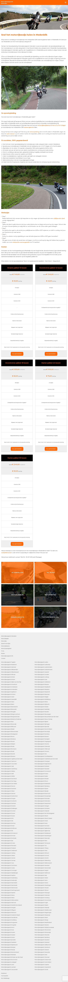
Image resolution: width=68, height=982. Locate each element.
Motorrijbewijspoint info (7, 656)
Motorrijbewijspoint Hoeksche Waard (10, 915)
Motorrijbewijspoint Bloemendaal (9, 731)
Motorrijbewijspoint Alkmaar (8, 674)
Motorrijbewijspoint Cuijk (7, 766)
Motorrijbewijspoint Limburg (42, 677)
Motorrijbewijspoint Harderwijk (9, 880)
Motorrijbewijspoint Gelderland (9, 850)
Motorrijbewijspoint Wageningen (43, 912)
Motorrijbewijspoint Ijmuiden (8, 939)
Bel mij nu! (51, 572)
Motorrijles (4, 641)
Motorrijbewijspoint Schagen (42, 806)
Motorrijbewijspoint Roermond (42, 793)
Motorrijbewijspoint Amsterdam (9, 689)
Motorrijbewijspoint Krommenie (9, 959)
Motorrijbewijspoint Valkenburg (42, 860)
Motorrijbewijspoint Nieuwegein (43, 714)
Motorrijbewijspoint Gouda (8, 868)
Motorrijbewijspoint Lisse (41, 679)
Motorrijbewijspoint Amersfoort (9, 684)
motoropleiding (34, 132)
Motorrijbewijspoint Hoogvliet (8, 925)
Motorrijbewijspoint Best (7, 721)
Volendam (7, 2)
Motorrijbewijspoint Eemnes (8, 823)
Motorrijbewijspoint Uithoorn (42, 853)
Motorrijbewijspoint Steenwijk (42, 838)
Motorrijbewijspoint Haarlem (8, 875)
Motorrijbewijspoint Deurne (8, 786)
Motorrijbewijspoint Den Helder (9, 783)
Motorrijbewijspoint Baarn (7, 704)
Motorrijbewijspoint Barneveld (8, 709)
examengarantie (29, 127)
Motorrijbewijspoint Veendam (42, 865)
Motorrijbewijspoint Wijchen (42, 925)
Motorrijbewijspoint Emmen (8, 835)
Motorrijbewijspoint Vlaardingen (43, 885)
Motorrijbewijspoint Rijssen (41, 788)
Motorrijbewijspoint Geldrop (8, 853)
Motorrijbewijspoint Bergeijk (8, 711)
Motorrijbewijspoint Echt (7, 818)
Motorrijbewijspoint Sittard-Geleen (43, 818)
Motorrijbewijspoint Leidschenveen (43, 669)
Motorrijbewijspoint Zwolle (41, 969)
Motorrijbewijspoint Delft (7, 773)
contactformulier (6, 552)
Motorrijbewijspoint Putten (41, 773)
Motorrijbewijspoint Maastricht (42, 691)
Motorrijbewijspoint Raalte (41, 776)
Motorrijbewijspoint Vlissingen (42, 892)
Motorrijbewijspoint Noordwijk (42, 731)
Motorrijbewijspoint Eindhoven (9, 828)
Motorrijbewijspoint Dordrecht (9, 801)
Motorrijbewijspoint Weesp (41, 920)
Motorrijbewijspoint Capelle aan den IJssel (11, 758)
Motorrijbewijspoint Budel (7, 751)
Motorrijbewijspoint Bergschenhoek (10, 716)
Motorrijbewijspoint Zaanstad (42, 942)
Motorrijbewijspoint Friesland (8, 848)
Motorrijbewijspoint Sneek (41, 820)
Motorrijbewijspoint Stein (41, 840)
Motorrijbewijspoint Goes (7, 863)
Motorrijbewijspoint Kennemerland (10, 952)
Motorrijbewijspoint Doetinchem (9, 796)
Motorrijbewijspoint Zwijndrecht (43, 967)
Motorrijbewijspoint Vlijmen (42, 890)
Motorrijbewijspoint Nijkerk (41, 721)
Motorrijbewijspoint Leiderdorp (42, 664)
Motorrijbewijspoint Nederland (9, 664)
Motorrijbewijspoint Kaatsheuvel (9, 944)
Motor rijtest (50, 595)
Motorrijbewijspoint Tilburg (41, 848)
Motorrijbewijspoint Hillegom (8, 910)
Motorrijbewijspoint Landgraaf (8, 962)
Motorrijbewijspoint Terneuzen (42, 843)
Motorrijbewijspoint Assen (7, 696)
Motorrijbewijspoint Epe (7, 840)
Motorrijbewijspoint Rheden (42, 778)
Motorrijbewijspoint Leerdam (8, 967)
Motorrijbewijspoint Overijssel (42, 761)
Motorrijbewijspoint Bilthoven (8, 726)
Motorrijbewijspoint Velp (41, 875)
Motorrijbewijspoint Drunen (8, 813)
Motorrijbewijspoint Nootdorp (42, 734)
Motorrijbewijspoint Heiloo (7, 897)
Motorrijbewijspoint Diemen (8, 793)
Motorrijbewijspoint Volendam (8, 636)
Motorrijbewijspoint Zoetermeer (43, 959)
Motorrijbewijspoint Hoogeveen (9, 922)
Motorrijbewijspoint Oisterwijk (42, 746)
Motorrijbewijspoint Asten (7, 701)
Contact (3, 658)
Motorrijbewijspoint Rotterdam (42, 801)
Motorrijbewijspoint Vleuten (42, 887)
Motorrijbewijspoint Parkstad (42, 766)
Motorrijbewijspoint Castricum (8, 761)
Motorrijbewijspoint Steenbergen (43, 835)
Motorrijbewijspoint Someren (42, 825)
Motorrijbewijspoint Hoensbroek (9, 917)
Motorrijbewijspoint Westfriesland (43, 922)
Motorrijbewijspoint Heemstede (9, 885)
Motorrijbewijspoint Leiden (41, 662)
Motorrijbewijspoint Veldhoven (42, 872)
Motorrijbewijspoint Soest (41, 823)
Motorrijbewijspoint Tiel (41, 845)
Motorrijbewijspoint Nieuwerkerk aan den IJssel (46, 716)
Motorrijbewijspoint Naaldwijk (42, 709)
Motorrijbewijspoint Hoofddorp (9, 920)
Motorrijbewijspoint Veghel (41, 870)
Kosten (3, 653)
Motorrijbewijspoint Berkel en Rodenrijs (11, 719)
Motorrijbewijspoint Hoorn (7, 927)
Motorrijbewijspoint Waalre (41, 905)
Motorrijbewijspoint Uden (41, 850)
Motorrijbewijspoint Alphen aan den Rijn (11, 682)
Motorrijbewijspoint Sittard (41, 815)
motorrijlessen (10, 134)
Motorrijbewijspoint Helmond (8, 902)
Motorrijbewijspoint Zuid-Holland (43, 962)
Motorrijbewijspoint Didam (8, 791)
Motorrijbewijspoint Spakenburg (43, 828)
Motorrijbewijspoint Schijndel (42, 811)
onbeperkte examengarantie (21, 242)
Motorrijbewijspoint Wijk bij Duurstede (44, 927)
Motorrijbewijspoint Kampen (8, 947)
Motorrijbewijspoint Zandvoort (42, 947)
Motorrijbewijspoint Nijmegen (42, 724)
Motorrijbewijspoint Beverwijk (8, 724)
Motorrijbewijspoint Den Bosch (9, 778)
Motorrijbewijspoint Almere (8, 679)
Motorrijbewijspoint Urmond (42, 855)
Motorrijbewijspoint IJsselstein (8, 942)
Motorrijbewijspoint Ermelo (8, 843)
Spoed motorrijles (5, 643)
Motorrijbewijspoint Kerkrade (8, 954)
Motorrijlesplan (5, 638)
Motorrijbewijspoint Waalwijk (42, 907)
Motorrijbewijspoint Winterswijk (43, 932)
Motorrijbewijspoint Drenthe (8, 806)
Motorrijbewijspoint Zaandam (42, 939)
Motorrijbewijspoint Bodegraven (9, 734)
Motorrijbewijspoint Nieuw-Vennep (43, 719)
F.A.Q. (2, 651)
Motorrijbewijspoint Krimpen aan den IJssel (12, 957)
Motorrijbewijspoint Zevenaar (42, 957)
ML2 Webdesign (5, 978)
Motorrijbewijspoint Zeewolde (42, 952)
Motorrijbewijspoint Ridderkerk (42, 783)
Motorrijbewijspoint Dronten (8, 811)
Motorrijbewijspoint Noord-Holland (43, 729)
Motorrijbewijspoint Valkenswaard (43, 863)
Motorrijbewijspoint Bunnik (8, 753)
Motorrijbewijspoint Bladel (7, 729)
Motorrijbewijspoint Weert (41, 917)
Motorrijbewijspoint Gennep (8, 860)
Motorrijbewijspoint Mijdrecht (42, 704)
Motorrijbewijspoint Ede (7, 820)
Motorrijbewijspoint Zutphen (42, 964)
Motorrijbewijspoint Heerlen (8, 892)
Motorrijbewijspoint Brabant (8, 744)
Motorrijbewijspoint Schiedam (42, 808)
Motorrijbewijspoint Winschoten (43, 930)
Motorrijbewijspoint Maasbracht (42, 687)
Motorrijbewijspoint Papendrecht (43, 763)
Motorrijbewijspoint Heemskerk (9, 882)
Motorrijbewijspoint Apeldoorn (9, 691)
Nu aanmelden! (17, 354)
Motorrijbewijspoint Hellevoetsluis (9, 900)
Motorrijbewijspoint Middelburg (42, 699)
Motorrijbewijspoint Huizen (8, 937)
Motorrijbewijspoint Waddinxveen (43, 910)
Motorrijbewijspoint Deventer (8, 788)
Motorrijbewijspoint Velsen (41, 877)
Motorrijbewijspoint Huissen (8, 934)
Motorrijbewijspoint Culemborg (9, 768)
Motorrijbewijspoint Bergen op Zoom (10, 714)
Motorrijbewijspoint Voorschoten (43, 900)
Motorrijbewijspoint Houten (8, 932)
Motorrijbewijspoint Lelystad (42, 672)
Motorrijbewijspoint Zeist (41, 954)
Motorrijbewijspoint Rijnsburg (42, 786)
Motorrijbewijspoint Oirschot (42, 744)
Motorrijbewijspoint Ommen (42, 751)
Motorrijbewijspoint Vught (41, 902)
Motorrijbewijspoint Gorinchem (9, 865)
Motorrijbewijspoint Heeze (8, 895)
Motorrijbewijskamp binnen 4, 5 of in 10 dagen (52, 125)
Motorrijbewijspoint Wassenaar (42, 915)
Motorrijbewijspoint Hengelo (8, 907)
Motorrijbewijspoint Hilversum (8, 912)
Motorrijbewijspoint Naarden (42, 711)
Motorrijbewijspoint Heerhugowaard (10, 890)
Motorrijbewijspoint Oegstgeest (43, 741)
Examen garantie (17, 617)
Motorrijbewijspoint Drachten (8, 803)
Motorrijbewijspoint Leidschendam (43, 667)
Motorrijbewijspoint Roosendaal (43, 796)
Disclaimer (4, 973)
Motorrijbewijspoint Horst (7, 930)
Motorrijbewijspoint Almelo (8, 677)
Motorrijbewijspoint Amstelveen (9, 687)
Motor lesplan (17, 595)
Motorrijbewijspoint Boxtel (8, 741)
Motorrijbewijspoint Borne (7, 736)
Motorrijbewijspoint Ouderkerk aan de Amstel (46, 758)
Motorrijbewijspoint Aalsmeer (8, 667)
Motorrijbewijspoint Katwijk (8, 949)
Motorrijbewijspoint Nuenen (42, 736)
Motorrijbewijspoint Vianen (41, 882)
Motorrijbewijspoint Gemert (8, 858)
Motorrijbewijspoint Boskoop (8, 739)
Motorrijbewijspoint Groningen (9, 870)
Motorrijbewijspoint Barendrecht (9, 706)
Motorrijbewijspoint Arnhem (8, 694)
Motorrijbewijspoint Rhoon (41, 781)
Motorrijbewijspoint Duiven (8, 815)
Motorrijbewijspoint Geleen (8, 855)
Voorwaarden (4, 975)
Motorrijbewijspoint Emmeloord (9, 833)
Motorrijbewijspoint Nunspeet (42, 739)
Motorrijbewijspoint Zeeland (42, 949)
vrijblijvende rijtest (59, 218)
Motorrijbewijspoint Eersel (7, 825)
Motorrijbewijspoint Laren (7, 964)
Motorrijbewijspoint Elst (7, 830)
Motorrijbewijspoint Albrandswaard (10, 672)
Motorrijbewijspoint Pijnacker (42, 768)
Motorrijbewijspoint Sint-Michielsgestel (44, 813)
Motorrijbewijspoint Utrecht (42, 858)
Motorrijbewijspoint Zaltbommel (43, 944)
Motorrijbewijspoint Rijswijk (41, 791)
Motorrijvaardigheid (6, 648)
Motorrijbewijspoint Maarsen (42, 684)
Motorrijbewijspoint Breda (7, 746)
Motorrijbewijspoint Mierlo (41, 701)
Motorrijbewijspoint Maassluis (42, 689)
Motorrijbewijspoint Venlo (41, 880)
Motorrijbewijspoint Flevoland (8, 845)
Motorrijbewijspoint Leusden (42, 674)
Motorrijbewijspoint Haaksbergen (9, 872)
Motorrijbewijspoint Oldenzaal (42, 749)
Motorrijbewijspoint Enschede (8, 838)
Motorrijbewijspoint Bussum (8, 756)
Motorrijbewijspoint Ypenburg (42, 937)
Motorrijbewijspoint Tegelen (8, 662)
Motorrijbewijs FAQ (51, 617)
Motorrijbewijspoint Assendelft (9, 699)
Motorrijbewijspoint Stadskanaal (43, 833)
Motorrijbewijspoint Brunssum (8, 749)
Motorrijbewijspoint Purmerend (43, 771)
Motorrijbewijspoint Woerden (42, 934)
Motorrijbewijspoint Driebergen (9, 808)
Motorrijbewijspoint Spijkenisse (42, 830)
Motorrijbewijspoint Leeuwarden (9, 969)
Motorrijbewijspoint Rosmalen (42, 798)
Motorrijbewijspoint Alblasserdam (9, 669)
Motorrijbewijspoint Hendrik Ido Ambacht (11, 905)
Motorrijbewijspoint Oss (41, 753)
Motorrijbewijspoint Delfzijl (8, 776)
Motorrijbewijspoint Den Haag (8, 781)
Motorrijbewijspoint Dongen (8, 798)
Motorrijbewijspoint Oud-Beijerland (43, 756)
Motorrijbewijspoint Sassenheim (43, 803)
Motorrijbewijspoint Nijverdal (42, 726)
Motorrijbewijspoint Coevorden (9, 763)
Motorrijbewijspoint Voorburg (42, 897)
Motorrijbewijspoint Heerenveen (9, 887)
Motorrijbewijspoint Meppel (41, 696)
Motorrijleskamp (5, 646)
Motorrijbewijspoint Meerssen (42, 694)
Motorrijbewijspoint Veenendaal (43, 868)
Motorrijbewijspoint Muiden (41, 706)
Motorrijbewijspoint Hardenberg (9, 877)
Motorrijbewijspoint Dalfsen (8, 771)
